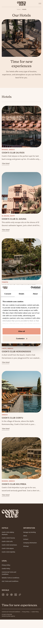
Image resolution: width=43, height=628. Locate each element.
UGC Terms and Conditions (10, 581)
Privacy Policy (6, 565)
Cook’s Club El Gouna (8, 538)
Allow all (21, 331)
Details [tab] (21, 294)
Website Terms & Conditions (10, 578)
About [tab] (35, 294)
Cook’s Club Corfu (7, 541)
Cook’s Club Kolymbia (8, 552)
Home (19, 9)
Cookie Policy (6, 568)
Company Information (30, 543)
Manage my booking (29, 532)
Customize (20, 338)
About (25, 536)
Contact (25, 539)
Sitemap (26, 546)
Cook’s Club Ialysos (8, 548)
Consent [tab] (7, 294)
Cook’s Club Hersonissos (9, 545)
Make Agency (11, 616)
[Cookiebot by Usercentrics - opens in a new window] (30, 287)
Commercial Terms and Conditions (11, 611)
